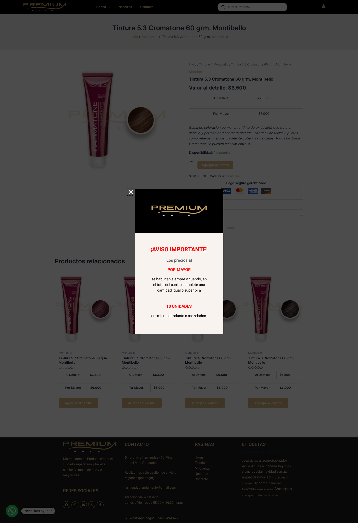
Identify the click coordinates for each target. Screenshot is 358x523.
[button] (131, 192)
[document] (179, 261)
